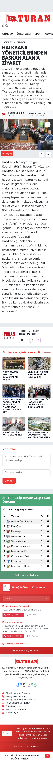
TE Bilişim (34, 747)
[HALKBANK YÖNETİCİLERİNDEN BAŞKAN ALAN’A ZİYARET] (26, 134)
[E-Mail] (21, 340)
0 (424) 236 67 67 (14, 636)
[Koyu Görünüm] (3, 26)
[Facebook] (27, 340)
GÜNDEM (7, 34)
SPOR (38, 34)
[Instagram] (38, 340)
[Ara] (7, 26)
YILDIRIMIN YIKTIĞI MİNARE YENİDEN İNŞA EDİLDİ (38, 374)
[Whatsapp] (34, 684)
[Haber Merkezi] (10, 336)
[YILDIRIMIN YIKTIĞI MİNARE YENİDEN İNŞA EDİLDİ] (39, 363)
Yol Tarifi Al (33, 615)
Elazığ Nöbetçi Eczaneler (18, 693)
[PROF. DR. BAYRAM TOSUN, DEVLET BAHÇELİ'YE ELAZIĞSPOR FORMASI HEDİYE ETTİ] (14, 391)
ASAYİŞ (49, 34)
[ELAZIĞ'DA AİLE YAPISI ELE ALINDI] (14, 423)
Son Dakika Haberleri (16, 709)
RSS (8, 733)
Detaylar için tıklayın (26, 575)
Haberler (7, 42)
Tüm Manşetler (13, 706)
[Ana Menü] (3, 18)
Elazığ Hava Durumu (16, 696)
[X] (23, 684)
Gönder (9, 481)
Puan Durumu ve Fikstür (18, 703)
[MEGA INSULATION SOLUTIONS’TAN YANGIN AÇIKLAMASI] (39, 423)
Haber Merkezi (27, 334)
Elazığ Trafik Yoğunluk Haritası (21, 700)
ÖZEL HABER (24, 34)
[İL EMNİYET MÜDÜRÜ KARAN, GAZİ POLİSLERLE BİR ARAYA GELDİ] (39, 391)
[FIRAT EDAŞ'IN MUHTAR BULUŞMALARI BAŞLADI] (14, 363)
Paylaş (9, 153)
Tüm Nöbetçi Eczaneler (28, 651)
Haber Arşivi (12, 713)
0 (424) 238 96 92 (14, 615)
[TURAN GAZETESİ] (28, 18)
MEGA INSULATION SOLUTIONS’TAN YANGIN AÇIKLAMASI (39, 435)
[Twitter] (32, 340)
